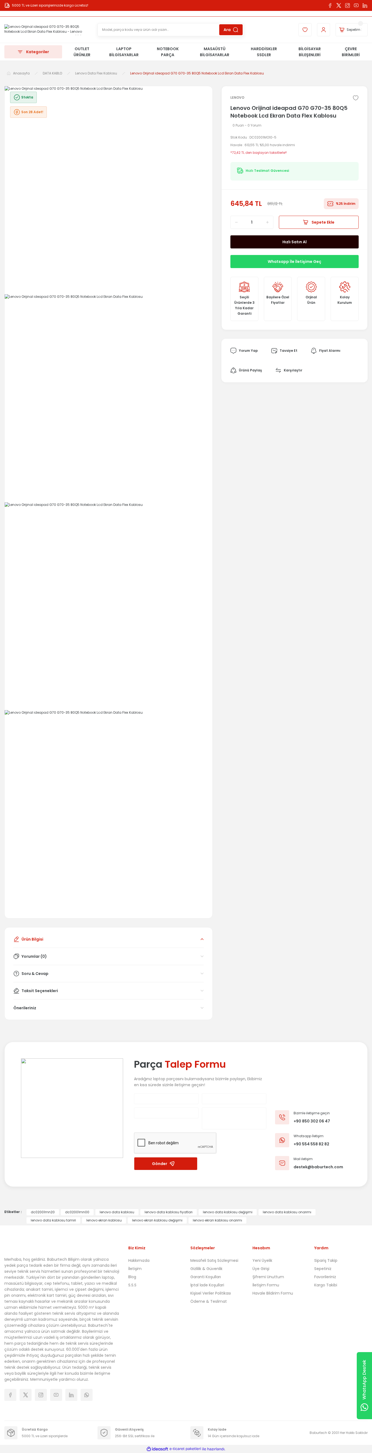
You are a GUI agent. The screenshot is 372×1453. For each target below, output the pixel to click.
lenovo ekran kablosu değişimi (157, 1220)
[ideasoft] (157, 1449)
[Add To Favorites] (356, 98)
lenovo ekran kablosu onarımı (217, 1220)
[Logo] (46, 29)
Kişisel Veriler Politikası (210, 1293)
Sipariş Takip (325, 1260)
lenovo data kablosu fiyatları (169, 1212)
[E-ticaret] (185, 1448)
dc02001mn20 (43, 1212)
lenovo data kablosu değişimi (227, 1212)
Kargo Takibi (325, 1285)
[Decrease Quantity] (234, 222)
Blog (132, 1277)
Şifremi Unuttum (268, 1277)
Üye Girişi (260, 1268)
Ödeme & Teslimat (208, 1301)
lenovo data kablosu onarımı (287, 1212)
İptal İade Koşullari (207, 1285)
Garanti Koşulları (205, 1277)
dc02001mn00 (77, 1212)
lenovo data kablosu (117, 1212)
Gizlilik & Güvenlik (206, 1268)
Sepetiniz (322, 1268)
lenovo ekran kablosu (104, 1220)
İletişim (135, 1268)
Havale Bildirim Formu (272, 1293)
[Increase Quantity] (269, 222)
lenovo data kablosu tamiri (53, 1220)
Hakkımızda (139, 1260)
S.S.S (132, 1285)
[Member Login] (323, 29)
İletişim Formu (265, 1285)
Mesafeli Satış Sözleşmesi (214, 1260)
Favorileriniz (325, 1277)
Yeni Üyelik (262, 1260)
